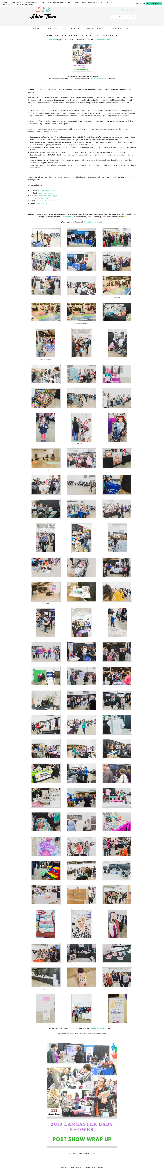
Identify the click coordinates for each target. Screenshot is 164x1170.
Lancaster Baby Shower (102, 39)
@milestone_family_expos (47, 196)
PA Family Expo (66, 217)
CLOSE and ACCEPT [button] (153, 3)
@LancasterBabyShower (46, 190)
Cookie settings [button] (140, 3)
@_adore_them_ (44, 198)
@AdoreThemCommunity (46, 193)
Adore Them (52, 39)
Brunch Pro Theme (83, 1167)
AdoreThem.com (42, 203)
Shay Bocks (98, 1167)
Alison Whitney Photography (93, 222)
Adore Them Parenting (43, 12)
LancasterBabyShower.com (45, 201)
